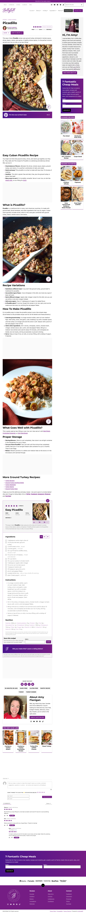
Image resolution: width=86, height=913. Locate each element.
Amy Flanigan (13, 27)
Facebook (69, 894)
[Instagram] (51, 4)
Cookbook (24, 4)
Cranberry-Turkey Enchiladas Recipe (21, 748)
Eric (16, 829)
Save (48, 641)
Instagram (69, 896)
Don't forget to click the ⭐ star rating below (22, 792)
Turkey (21, 692)
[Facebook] (57, 4)
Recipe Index (78, 10)
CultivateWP (80, 911)
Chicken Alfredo (66, 183)
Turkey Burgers (10, 480)
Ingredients (33, 901)
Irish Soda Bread (23, 433)
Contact (18, 4)
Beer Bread (46, 431)
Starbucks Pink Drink (77, 136)
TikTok (68, 901)
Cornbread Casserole (9, 433)
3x (48, 536)
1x (41, 536)
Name (64, 99)
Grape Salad (78, 156)
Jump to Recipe (16, 32)
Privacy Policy (53, 911)
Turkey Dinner (12, 19)
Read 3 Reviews (47, 26)
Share (5, 32)
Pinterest (68, 899)
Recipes (32, 891)
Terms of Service (67, 911)
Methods (32, 904)
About (5, 4)
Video (30, 4)
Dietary (32, 899)
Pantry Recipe (45, 688)
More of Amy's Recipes (37, 717)
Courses (32, 894)
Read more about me (69, 72)
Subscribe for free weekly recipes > (43, 1)
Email (27, 639)
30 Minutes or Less (11, 688)
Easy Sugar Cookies (77, 203)
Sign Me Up (66, 110)
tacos (24, 180)
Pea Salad (66, 136)
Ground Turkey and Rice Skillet (14, 483)
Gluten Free (34, 688)
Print (47, 522)
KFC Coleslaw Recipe (66, 157)
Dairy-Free (23, 688)
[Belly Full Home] (9, 10)
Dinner (5, 19)
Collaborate (11, 4)
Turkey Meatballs (10, 485)
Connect (69, 891)
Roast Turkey (46, 746)
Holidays (32, 896)
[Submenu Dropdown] (34, 10)
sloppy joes (8, 180)
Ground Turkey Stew (11, 489)
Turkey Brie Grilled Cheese (34, 747)
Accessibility (60, 911)
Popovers (78, 182)
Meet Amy (51, 894)
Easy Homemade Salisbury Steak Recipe (66, 205)
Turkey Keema (9, 487)
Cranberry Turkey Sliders (8, 747)
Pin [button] (41, 522)
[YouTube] (54, 4)
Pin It (48, 114)
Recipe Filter (68, 10)
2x (44, 536)
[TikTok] (63, 4)
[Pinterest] (60, 4)
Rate (36, 522)
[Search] (81, 4)
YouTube (68, 904)
